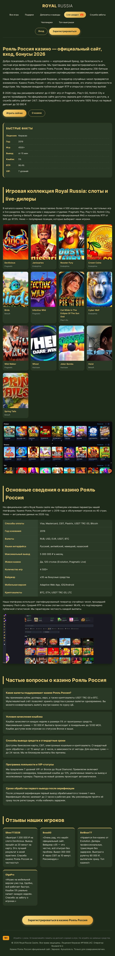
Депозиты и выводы (50, 14)
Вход (41, 31)
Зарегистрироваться (64, 31)
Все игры (14, 14)
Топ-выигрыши (66, 22)
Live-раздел (74, 14)
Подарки (29, 14)
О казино (37, 112)
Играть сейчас (14, 113)
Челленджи (47, 22)
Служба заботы (98, 14)
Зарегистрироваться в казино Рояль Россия (57, 920)
